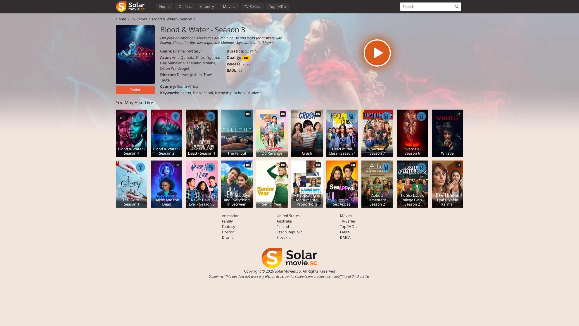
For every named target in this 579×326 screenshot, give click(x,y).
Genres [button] (185, 6)
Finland (283, 226)
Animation (231, 215)
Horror (228, 232)
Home (164, 6)
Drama (179, 51)
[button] (377, 53)
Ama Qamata (183, 57)
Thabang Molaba (200, 62)
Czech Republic (289, 232)
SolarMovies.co (288, 271)
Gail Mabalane (172, 62)
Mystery (193, 51)
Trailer (135, 89)
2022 (246, 64)
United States (288, 215)
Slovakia (284, 237)
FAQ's (345, 232)
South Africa (187, 86)
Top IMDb (277, 6)
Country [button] (207, 6)
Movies (229, 6)
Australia (284, 221)
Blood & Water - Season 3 (173, 19)
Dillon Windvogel (174, 68)
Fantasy (228, 226)
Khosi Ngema (207, 57)
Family (227, 221)
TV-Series (252, 6)
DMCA (345, 237)
